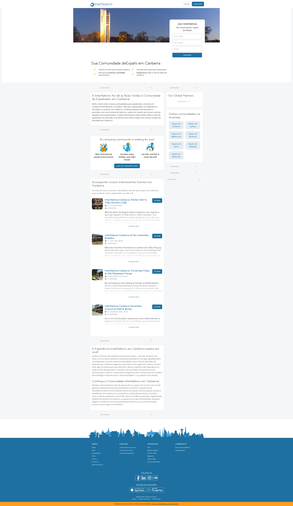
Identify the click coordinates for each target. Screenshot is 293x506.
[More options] (151, 87)
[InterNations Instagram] (149, 477)
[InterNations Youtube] (155, 477)
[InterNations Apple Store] (137, 489)
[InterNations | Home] (100, 5)
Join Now (198, 4)
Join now (187, 55)
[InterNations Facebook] (137, 477)
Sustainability (96, 453)
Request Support (152, 450)
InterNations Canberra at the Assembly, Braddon (127, 236)
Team (93, 450)
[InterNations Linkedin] (143, 477)
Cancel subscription (153, 462)
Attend (157, 201)
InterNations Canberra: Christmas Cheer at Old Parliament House (127, 272)
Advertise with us (97, 465)
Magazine (150, 456)
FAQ (148, 447)
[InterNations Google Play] (155, 489)
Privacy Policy (156, 499)
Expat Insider (151, 459)
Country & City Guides (127, 453)
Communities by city (126, 450)
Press (93, 456)
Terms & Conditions (144, 499)
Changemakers (180, 450)
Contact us (95, 462)
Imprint (134, 499)
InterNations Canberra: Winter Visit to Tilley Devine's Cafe (126, 201)
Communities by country (128, 447)
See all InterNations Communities (165, 504)
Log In (186, 4)
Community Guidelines (182, 447)
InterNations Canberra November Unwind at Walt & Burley (123, 307)
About (94, 447)
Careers (94, 459)
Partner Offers (152, 453)
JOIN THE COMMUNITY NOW (127, 166)
